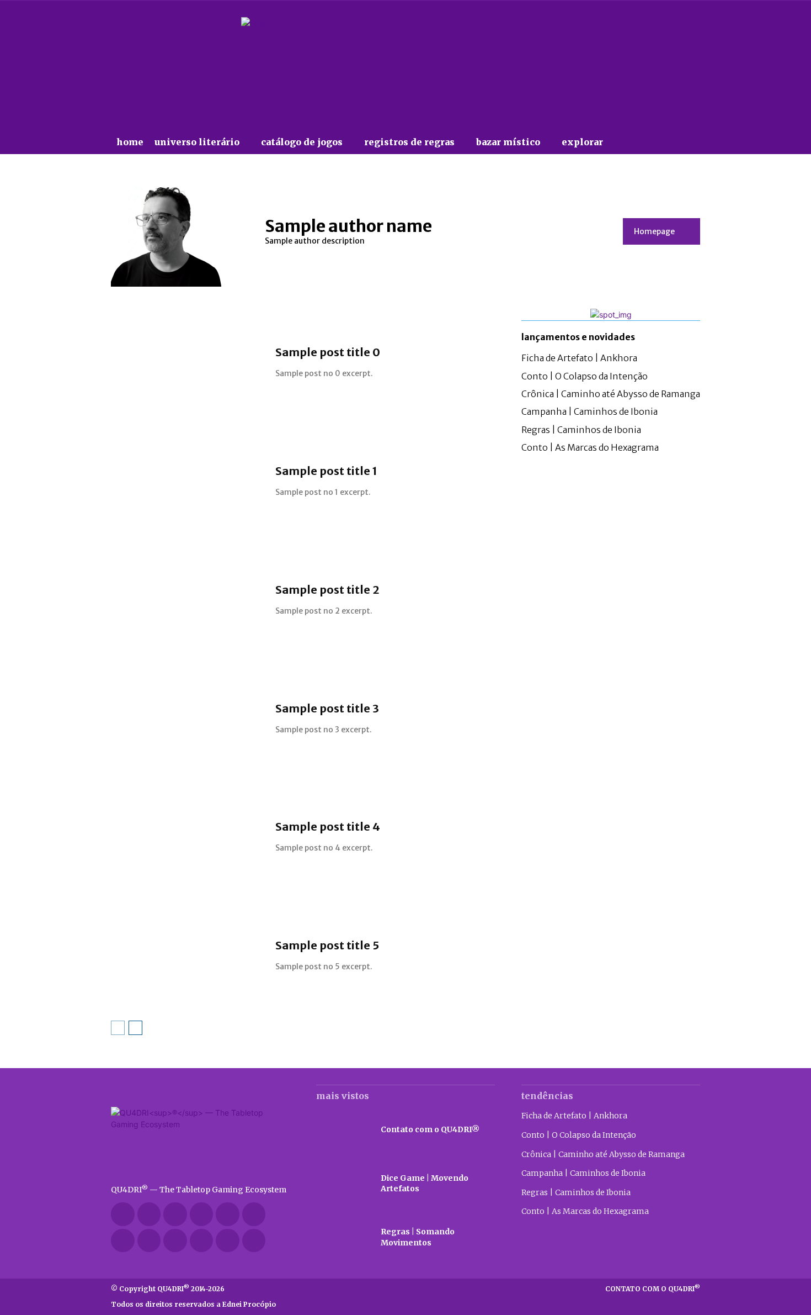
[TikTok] (123, 1241)
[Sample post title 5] (187, 956)
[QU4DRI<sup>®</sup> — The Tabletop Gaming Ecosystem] (200, 1140)
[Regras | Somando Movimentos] (343, 1237)
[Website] (175, 1241)
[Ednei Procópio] (254, 1241)
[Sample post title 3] (187, 719)
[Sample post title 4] (187, 837)
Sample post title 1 (326, 471)
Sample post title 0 (327, 352)
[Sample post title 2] (187, 600)
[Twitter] (149, 1241)
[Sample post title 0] (187, 362)
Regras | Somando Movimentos (418, 1237)
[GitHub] (175, 1214)
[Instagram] (202, 1214)
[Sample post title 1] (187, 481)
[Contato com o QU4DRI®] (343, 1129)
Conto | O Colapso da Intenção (584, 376)
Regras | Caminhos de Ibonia (581, 429)
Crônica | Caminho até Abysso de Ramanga (610, 393)
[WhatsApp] (202, 1241)
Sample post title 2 (327, 589)
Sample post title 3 (327, 708)
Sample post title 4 (327, 826)
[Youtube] (227, 1241)
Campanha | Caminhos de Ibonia (589, 411)
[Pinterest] (254, 1214)
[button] (631, 142)
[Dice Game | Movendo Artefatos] (343, 1183)
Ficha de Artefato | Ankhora (579, 357)
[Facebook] (149, 1214)
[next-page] (135, 1028)
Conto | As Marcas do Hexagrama (590, 447)
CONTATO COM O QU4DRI (652, 1289)
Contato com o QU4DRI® (430, 1129)
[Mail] (227, 1214)
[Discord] (123, 1214)
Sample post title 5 (327, 945)
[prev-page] (118, 1028)
